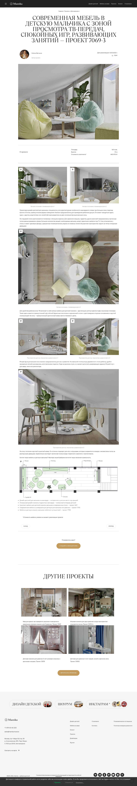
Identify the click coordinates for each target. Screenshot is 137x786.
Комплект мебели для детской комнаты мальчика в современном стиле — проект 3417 (48, 505)
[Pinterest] (122, 775)
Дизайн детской (26, 704)
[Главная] (15, 3)
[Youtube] (109, 775)
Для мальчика (74, 11)
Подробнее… (80, 782)
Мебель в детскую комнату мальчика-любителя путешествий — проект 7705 (45, 510)
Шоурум (65, 704)
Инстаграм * (99, 704)
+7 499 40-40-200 (10, 728)
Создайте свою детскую (68, 546)
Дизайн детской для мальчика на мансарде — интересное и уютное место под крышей (49, 500)
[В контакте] (95, 775)
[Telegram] (100, 775)
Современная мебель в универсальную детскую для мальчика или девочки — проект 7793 (50, 507)
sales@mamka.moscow (11, 732)
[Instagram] (118, 775)
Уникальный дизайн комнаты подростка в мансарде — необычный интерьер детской (48, 503)
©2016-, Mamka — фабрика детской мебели (18, 777)
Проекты (66, 11)
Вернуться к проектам (69, 673)
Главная (60, 11)
